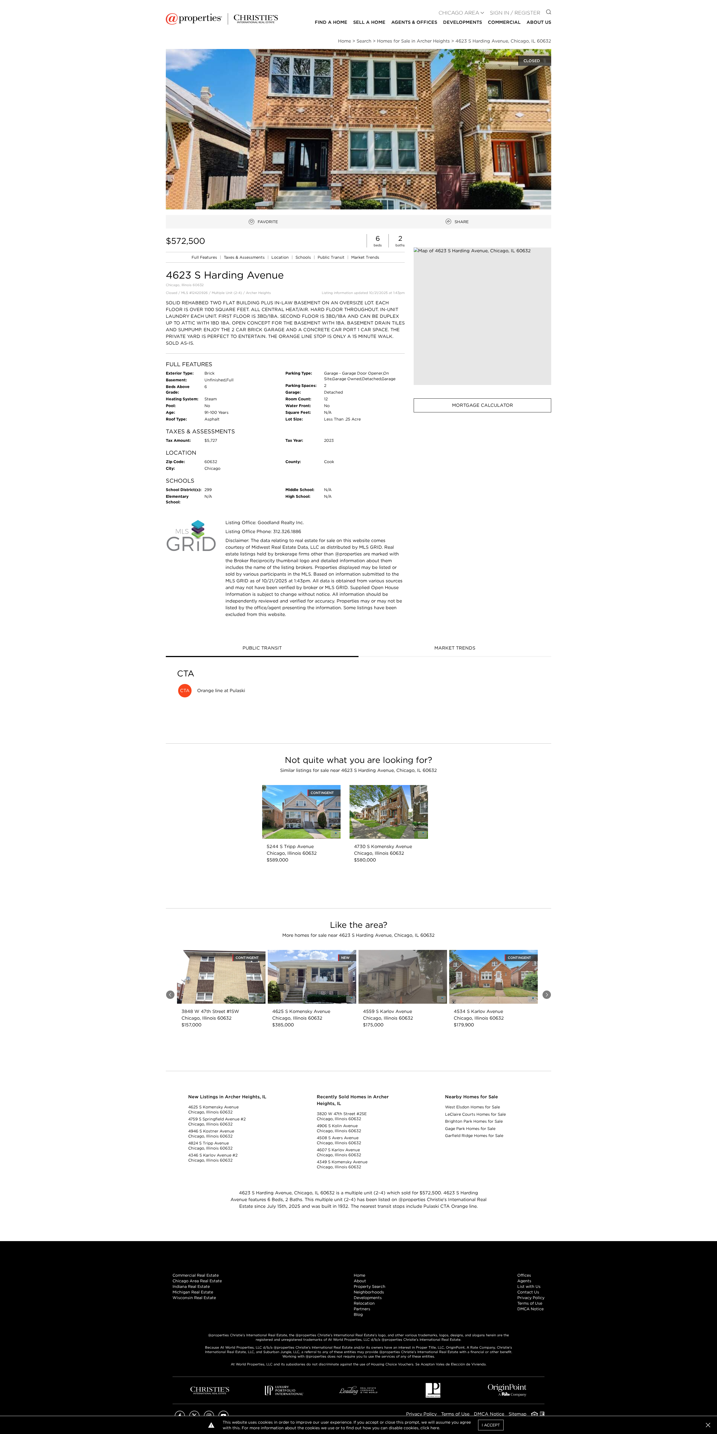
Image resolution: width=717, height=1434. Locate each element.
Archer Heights (258, 293)
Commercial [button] (504, 22)
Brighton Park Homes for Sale (474, 1121)
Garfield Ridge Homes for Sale (474, 1135)
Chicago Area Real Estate (197, 1281)
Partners (362, 1309)
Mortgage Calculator (482, 405)
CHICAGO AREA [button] (459, 13)
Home (359, 1275)
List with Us (529, 1286)
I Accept (491, 1425)
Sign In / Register (515, 13)
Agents (524, 1281)
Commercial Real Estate (196, 1275)
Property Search (369, 1286)
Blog (358, 1314)
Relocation (364, 1303)
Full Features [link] (205, 257)
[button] (482, 316)
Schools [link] (303, 257)
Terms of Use (529, 1303)
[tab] (262, 648)
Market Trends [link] (365, 257)
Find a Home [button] (331, 22)
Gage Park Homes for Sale (470, 1128)
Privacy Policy (530, 1297)
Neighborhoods (369, 1292)
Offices (524, 1275)
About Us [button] (539, 22)
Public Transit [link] (332, 257)
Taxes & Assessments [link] (245, 257)
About (360, 1281)
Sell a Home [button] (369, 22)
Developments (462, 22)
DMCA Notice (530, 1309)
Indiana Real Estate (191, 1286)
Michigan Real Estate (193, 1292)
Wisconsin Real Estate (194, 1297)
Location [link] (280, 257)
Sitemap (518, 1414)
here (434, 1428)
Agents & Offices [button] (414, 22)
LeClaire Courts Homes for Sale (475, 1114)
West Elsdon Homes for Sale (472, 1107)
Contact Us (528, 1292)
